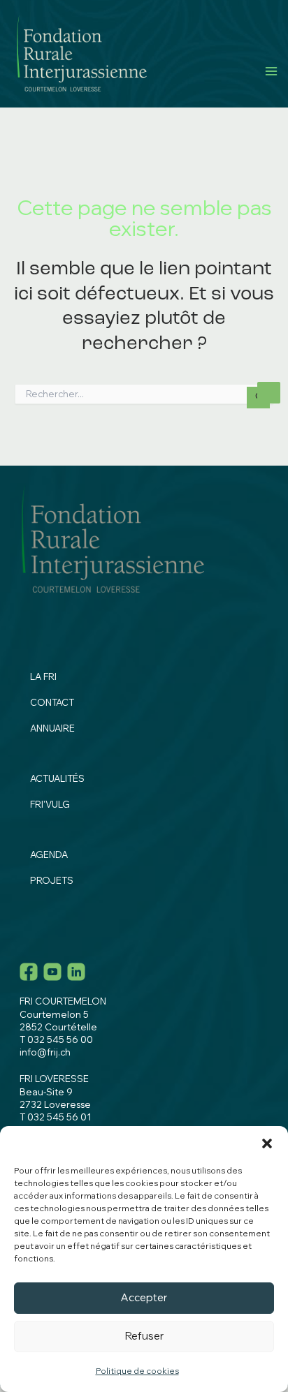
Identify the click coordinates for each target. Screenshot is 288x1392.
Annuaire (52, 728)
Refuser (144, 1335)
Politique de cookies (137, 1370)
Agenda (49, 854)
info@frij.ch (45, 1052)
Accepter (144, 1297)
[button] (267, 1143)
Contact (52, 702)
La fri (43, 676)
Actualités (57, 778)
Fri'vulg (50, 804)
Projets (51, 880)
